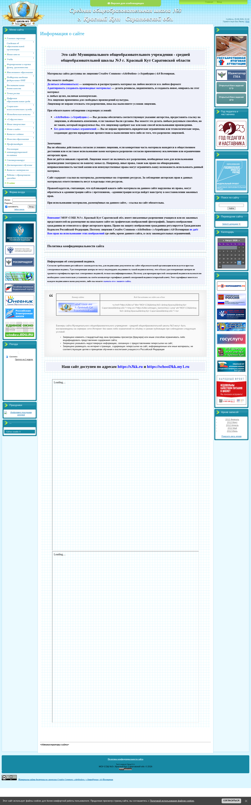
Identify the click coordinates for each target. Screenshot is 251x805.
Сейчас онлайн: (13, 432)
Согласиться (231, 800)
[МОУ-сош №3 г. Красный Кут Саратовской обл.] (78, 312)
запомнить (13, 206)
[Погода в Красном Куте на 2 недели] (24, 359)
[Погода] (11, 356)
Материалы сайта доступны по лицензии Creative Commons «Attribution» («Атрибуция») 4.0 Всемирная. (111, 73)
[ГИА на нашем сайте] (231, 66)
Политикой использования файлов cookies (172, 801)
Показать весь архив (231, 436)
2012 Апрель (232, 425)
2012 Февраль (232, 419)
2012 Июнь (232, 431)
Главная (209, 2)
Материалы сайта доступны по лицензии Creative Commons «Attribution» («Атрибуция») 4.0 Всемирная (65, 779)
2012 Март (232, 422)
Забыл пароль (19, 209)
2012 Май (232, 428)
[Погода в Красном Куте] (20, 353)
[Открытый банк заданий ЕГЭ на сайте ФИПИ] (231, 92)
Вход (219, 2)
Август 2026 (231, 240)
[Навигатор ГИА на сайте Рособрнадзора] (231, 80)
